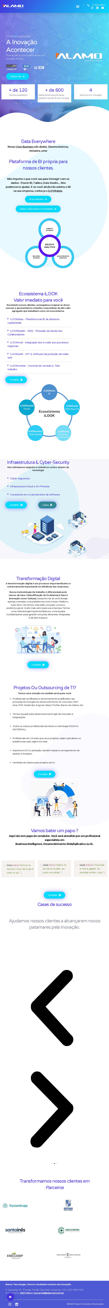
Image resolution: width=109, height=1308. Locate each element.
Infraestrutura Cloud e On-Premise (29, 486)
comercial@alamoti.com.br (49, 1293)
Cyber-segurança (20, 478)
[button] (77, 6)
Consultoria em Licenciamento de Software (35, 494)
